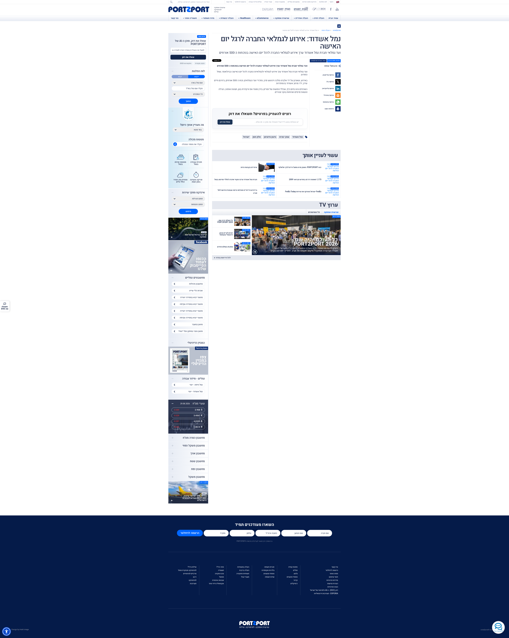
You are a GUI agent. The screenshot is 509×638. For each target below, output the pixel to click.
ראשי (330, 2)
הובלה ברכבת (244, 570)
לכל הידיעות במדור (223, 257)
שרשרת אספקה (282, 18)
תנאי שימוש (333, 577)
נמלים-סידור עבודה (255, 2)
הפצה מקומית (200, 63)
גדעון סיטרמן (270, 137)
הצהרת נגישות (332, 583)
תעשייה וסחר (191, 18)
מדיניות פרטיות (332, 580)
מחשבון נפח (198, 469)
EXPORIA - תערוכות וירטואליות (326, 593)
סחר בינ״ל (220, 567)
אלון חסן (257, 137)
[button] (339, 26)
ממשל (221, 577)
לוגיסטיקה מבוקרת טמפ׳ (187, 570)
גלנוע (296, 573)
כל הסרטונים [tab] (314, 212)
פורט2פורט (337, 30)
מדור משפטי (208, 18)
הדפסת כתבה (329, 109)
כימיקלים (294, 583)
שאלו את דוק (225, 122)
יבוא (180, 76)
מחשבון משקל (196, 477)
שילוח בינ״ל (192, 567)
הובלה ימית (319, 18)
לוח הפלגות (323, 2)
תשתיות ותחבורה (242, 573)
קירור (295, 580)
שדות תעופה (269, 577)
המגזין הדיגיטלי (196, 343)
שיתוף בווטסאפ (328, 102)
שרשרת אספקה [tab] (331, 212)
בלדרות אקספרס (268, 570)
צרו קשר (229, 2)
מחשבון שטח (197, 461)
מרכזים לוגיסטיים (189, 573)
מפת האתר (334, 573)
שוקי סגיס (284, 137)
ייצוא (196, 76)
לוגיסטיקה (192, 580)
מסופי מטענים (292, 577)
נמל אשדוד (297, 137)
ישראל (246, 137)
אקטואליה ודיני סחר (216, 583)
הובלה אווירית (301, 18)
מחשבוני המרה (280, 2)
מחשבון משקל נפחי (194, 446)
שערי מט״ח (268, 2)
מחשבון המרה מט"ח (194, 438)
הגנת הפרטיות (332, 586)
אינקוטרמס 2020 (185, 63)
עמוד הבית (333, 18)
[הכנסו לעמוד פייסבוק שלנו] (188, 257)
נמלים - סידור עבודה (193, 379)
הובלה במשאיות (243, 567)
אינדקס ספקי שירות (309, 2)
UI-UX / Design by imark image (17, 629)
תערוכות (193, 583)
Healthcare (245, 18)
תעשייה (221, 570)
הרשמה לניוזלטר (240, 2)
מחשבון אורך (197, 453)
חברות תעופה (269, 567)
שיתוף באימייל (329, 95)
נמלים (295, 570)
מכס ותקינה (219, 573)
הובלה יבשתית (227, 18)
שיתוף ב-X (330, 82)
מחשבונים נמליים (294, 2)
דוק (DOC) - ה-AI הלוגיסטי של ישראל (324, 590)
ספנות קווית (293, 567)
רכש (194, 577)
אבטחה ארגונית (218, 580)
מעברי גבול (245, 577)
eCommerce (263, 18)
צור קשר (174, 18)
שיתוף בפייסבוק (328, 75)
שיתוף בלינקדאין (328, 88)
